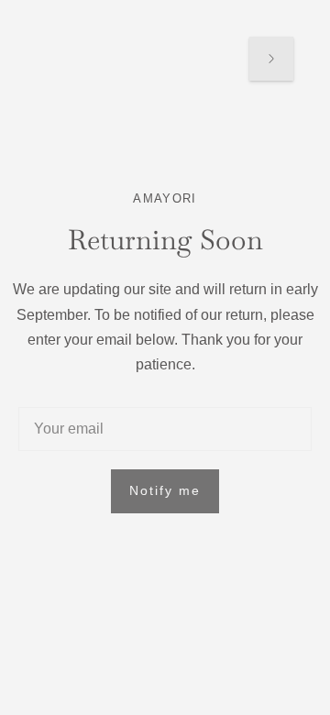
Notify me (165, 490)
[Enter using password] (271, 58)
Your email (67, 408)
